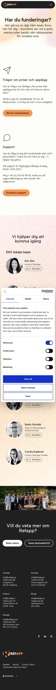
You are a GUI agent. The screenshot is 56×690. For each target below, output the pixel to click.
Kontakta (36, 269)
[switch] (49, 351)
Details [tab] (28, 299)
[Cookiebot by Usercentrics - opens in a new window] (41, 291)
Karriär (16, 664)
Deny (28, 396)
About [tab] (46, 299)
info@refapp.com (10, 619)
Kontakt (6, 664)
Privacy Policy (28, 664)
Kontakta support (16, 192)
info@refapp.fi (9, 598)
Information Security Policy (15, 667)
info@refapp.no (38, 598)
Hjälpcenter (9, 181)
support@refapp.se (13, 178)
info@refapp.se (9, 577)
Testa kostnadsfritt (39, 543)
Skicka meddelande (17, 113)
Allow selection (28, 388)
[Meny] (51, 5)
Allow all (28, 379)
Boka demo (12, 543)
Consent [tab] (10, 299)
